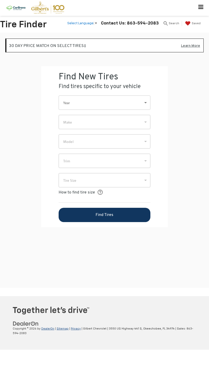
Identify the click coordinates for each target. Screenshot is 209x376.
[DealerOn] (26, 323)
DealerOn (47, 328)
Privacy (76, 328)
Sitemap (63, 328)
